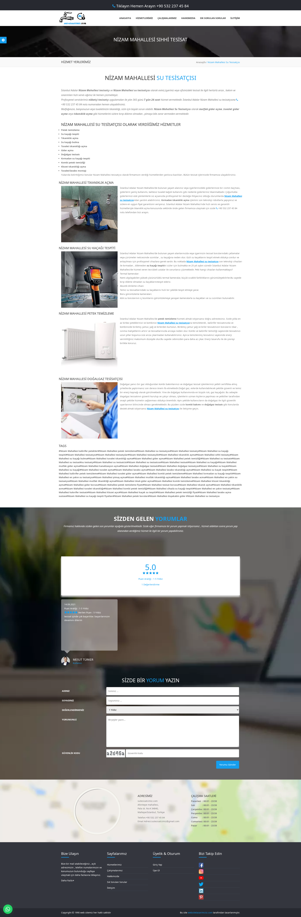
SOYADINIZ (68, 700)
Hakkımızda (113, 876)
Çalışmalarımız (115, 870)
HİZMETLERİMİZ (144, 18)
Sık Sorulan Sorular (117, 882)
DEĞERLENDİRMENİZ (73, 710)
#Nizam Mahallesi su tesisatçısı (203, 496)
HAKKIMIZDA (188, 18)
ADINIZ (66, 690)
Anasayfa (201, 62)
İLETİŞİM (235, 18)
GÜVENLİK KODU (71, 753)
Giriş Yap (157, 864)
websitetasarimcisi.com (200, 912)
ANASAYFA (125, 18)
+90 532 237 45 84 (227, 208)
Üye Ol (156, 870)
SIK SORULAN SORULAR (213, 18)
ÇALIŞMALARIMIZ (167, 18)
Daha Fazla (67, 880)
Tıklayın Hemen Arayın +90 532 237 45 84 (152, 5)
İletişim (111, 887)
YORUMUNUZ (69, 719)
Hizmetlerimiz (114, 864)
